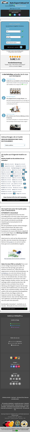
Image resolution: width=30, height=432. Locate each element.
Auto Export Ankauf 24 (19, 3)
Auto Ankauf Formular (23, 82)
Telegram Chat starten (15, 325)
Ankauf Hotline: (12, 343)
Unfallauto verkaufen (6, 397)
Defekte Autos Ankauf (19, 404)
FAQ (24, 418)
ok (16, 430)
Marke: (7, 29)
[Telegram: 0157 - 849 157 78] (15, 15)
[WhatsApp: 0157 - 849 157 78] (14, 5)
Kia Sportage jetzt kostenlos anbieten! (14, 258)
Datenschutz (7, 418)
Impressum (21, 418)
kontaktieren (4, 273)
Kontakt (10, 242)
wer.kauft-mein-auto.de (19, 403)
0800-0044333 (19, 341)
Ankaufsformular (15, 345)
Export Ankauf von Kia (17, 408)
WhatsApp (25, 84)
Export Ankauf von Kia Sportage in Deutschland (16, 406)
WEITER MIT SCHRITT (14, 47)
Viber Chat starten (15, 327)
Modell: (8, 34)
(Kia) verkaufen (9, 164)
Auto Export (13, 397)
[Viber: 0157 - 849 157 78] (19, 15)
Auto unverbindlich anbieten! (13, 200)
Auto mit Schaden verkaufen (8, 404)
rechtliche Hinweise (14, 418)
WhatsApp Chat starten (15, 323)
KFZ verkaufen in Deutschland (8, 403)
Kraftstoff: (8, 40)
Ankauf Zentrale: (13, 341)
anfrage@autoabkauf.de (21, 5)
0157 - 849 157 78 (18, 5)
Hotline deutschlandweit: (15, 11)
